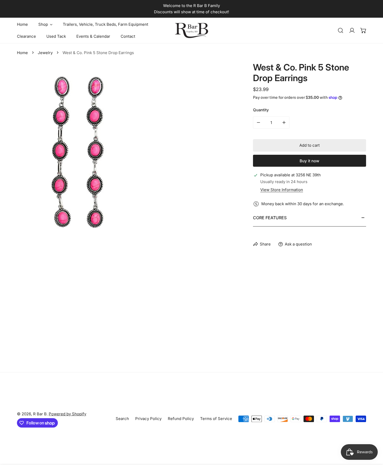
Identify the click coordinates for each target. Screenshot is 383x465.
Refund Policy (181, 418)
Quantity (261, 109)
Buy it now (309, 160)
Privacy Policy (148, 418)
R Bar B (40, 413)
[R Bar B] (191, 30)
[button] (363, 30)
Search (122, 418)
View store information (281, 190)
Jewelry (45, 52)
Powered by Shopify (67, 413)
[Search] (340, 30)
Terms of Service (216, 418)
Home (22, 52)
